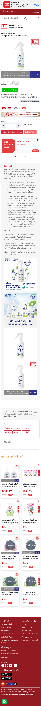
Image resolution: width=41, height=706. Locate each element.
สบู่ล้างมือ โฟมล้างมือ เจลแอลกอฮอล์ (16, 35)
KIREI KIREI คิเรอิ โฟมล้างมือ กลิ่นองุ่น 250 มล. (10, 521)
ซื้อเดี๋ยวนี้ (31, 132)
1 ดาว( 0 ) (26, 432)
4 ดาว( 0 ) (27, 428)
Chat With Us (11, 90)
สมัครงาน (4, 657)
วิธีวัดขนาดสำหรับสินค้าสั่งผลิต (9, 642)
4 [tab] (25, 157)
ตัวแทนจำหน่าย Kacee (9, 650)
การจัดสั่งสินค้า (27, 631)
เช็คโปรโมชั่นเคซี (7, 634)
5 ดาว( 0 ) (18, 428)
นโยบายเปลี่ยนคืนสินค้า (30, 634)
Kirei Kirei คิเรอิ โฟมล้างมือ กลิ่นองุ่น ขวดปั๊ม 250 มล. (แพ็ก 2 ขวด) (30, 594)
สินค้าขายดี (5, 631)
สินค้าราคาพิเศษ (6, 627)
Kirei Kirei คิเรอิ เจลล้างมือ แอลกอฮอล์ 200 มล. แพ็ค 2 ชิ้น (30, 558)
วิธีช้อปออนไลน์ (6, 624)
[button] (4, 12)
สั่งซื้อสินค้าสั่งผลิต (7, 637)
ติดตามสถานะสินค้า (28, 637)
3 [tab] (22, 157)
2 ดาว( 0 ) (17, 432)
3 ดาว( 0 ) (8, 432)
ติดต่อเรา (25, 624)
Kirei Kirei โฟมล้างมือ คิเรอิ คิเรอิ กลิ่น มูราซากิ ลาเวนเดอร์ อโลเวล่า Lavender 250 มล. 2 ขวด (10, 485)
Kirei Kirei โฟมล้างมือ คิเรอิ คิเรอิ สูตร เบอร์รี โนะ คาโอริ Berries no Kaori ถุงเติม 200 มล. (30, 522)
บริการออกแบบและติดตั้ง (30, 640)
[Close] (1, 4)
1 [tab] (16, 157)
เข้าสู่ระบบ (35, 12)
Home (3, 33)
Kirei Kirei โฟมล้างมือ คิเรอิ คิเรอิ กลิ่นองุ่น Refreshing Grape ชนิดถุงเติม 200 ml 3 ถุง (10, 594)
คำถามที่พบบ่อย (27, 627)
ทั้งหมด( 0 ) (8, 428)
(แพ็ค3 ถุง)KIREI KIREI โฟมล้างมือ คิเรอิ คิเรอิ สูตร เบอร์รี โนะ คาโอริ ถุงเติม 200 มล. (30, 485)
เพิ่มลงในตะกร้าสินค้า (13, 132)
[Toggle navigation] (37, 26)
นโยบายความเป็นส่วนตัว (9, 654)
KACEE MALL (12, 33)
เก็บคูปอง (35, 150)
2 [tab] (19, 157)
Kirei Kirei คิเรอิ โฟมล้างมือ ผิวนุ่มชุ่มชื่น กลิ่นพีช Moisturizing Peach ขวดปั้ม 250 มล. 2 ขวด (10, 558)
